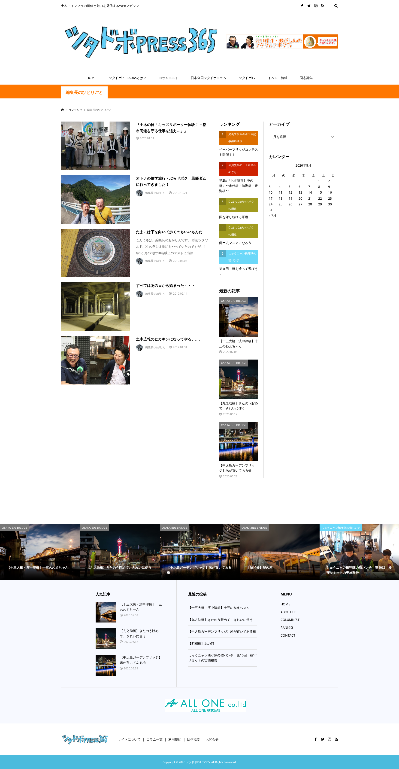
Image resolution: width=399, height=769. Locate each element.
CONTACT (288, 635)
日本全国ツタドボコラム (208, 78)
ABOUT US (288, 612)
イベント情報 (277, 78)
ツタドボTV (247, 78)
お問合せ (212, 739)
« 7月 (272, 215)
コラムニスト (168, 78)
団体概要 (193, 739)
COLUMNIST (290, 619)
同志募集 (306, 78)
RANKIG (287, 627)
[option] (40, 552)
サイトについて (129, 739)
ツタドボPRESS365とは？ (127, 78)
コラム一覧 (154, 739)
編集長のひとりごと (84, 92)
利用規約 (174, 739)
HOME (91, 78)
